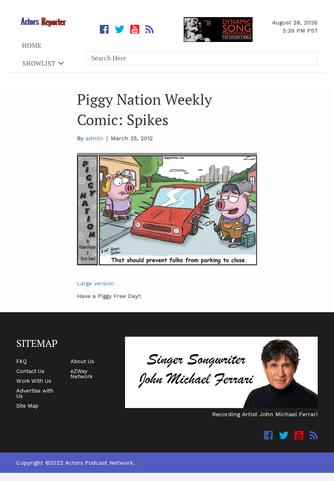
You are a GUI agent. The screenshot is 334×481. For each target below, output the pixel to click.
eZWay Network (81, 373)
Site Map (27, 405)
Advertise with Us (34, 393)
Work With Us (33, 381)
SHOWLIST (38, 63)
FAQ (21, 361)
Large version (95, 283)
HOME (31, 45)
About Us (82, 361)
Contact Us (30, 371)
